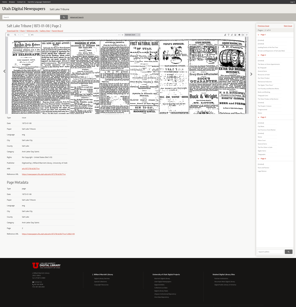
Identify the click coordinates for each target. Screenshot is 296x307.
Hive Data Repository (161, 297)
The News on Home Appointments (269, 64)
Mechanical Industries (265, 82)
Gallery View (45, 31)
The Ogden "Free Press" (265, 85)
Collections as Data (160, 288)
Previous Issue (263, 26)
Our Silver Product (264, 78)
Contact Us (21, 2)
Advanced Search (77, 17)
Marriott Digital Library (162, 278)
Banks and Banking (264, 92)
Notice (260, 113)
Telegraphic (261, 154)
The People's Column (264, 106)
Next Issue (288, 26)
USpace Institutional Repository (165, 294)
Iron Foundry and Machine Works (268, 89)
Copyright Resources (101, 285)
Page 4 (263, 158)
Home (4, 2)
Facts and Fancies (263, 168)
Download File (12, 31)
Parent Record (57, 31)
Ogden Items (262, 151)
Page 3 (263, 117)
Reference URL (32, 31)
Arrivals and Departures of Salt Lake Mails (271, 51)
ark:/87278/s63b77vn (31, 168)
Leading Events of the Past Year (268, 47)
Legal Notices (262, 171)
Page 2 (263, 55)
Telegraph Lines (263, 96)
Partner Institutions (221, 278)
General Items (262, 71)
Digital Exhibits (159, 285)
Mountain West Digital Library (224, 282)
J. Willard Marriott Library (40, 273)
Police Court (262, 140)
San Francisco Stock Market (267, 130)
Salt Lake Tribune (59, 9)
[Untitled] (261, 40)
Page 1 (263, 35)
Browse (12, 2)
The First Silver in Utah (265, 147)
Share (22, 31)
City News (261, 126)
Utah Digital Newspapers (162, 282)
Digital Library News (161, 291)
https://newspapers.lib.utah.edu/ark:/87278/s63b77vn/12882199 (48, 234)
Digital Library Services (102, 278)
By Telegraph (262, 68)
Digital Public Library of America (225, 285)
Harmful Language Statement (39, 2)
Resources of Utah (264, 75)
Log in (292, 2)
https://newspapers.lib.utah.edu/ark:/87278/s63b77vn (44, 174)
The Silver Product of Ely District (268, 99)
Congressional (262, 110)
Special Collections (100, 282)
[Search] (64, 17)
